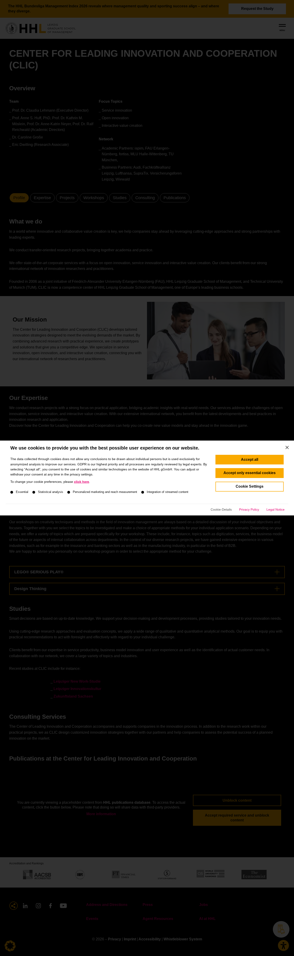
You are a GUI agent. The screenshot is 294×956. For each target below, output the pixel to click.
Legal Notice (275, 509)
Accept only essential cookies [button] (249, 473)
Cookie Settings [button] (249, 486)
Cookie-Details (221, 509)
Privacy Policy (249, 509)
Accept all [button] (249, 459)
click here (81, 482)
